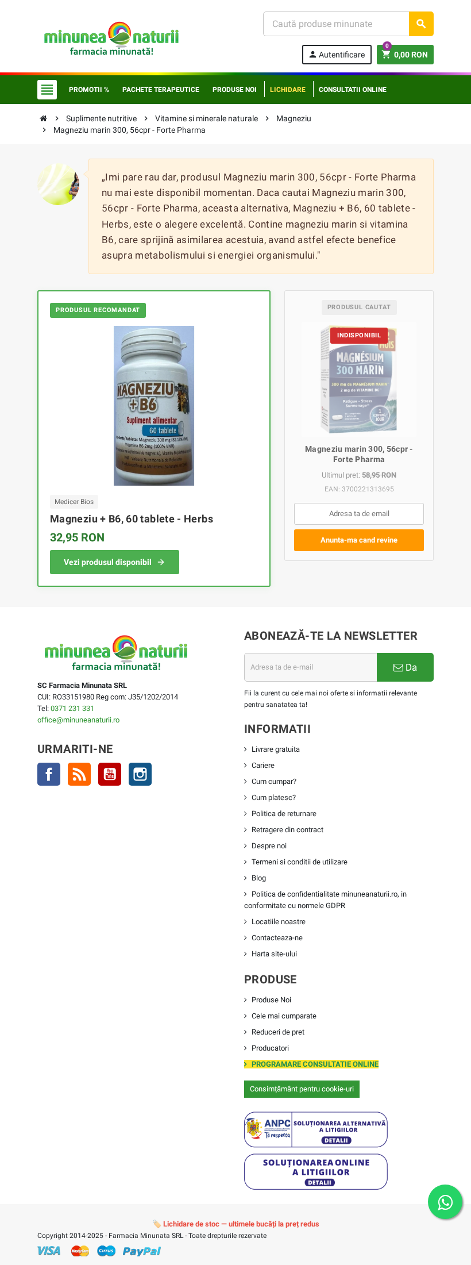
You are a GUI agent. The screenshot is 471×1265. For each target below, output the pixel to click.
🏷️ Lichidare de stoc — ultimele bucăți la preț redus (235, 1224)
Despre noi (269, 845)
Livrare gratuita (276, 749)
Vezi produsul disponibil (108, 562)
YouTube (109, 774)
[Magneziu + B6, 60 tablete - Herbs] (154, 405)
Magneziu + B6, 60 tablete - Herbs (131, 519)
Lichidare (288, 90)
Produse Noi (271, 999)
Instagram (140, 774)
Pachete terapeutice (160, 90)
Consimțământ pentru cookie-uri (302, 1089)
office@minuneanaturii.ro (78, 720)
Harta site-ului (274, 953)
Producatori (270, 1048)
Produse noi (235, 90)
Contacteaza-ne (277, 937)
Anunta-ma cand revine (359, 540)
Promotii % (89, 90)
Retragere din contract (287, 829)
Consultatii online (353, 90)
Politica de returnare (284, 813)
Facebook (48, 774)
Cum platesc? (274, 797)
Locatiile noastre (279, 921)
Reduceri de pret (278, 1032)
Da (410, 667)
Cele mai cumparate (284, 1016)
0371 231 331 (72, 708)
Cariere (263, 765)
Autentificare (336, 54)
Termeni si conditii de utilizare (300, 862)
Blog (259, 878)
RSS (79, 774)
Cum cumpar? (274, 781)
